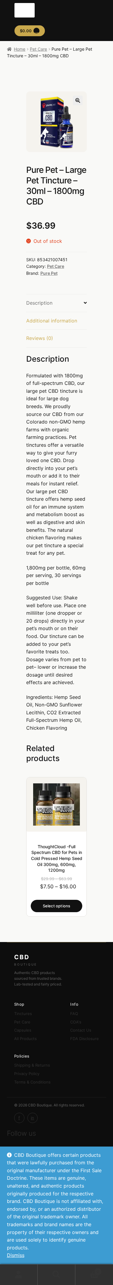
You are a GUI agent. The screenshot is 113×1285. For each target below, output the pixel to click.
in (32, 1117)
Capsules (22, 1030)
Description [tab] (39, 303)
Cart (87, 1269)
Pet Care (38, 49)
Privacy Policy (26, 1073)
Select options (57, 905)
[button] (78, 100)
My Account (19, 1274)
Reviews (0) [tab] (39, 338)
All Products (25, 1038)
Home (19, 49)
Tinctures (23, 1013)
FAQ (74, 1013)
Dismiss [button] (15, 1255)
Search (56, 1274)
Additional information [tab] (51, 321)
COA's (75, 1022)
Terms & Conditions (32, 1082)
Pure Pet (49, 273)
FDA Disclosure (84, 1038)
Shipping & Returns (32, 1065)
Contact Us (80, 1030)
